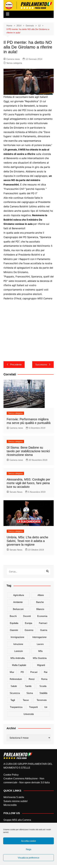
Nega (28, 849)
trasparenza (16, 707)
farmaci (43, 623)
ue (45, 707)
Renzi (32, 679)
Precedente (16, 364)
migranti (41, 665)
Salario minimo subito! (15, 801)
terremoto (42, 700)
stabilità (43, 693)
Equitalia (14, 623)
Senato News (16, 492)
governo (29, 630)
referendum (16, 679)
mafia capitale (19, 665)
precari (33, 672)
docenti (27, 616)
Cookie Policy (11, 774)
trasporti (33, 707)
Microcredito (10, 805)
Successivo (41, 364)
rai (45, 672)
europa (28, 623)
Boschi (13, 616)
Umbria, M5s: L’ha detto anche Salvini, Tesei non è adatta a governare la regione (27, 541)
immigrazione (17, 637)
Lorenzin (18, 651)
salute (14, 686)
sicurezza (15, 693)
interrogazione (39, 637)
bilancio (40, 609)
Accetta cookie (28, 841)
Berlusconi (18, 609)
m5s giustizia (40, 658)
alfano (41, 595)
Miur (12, 672)
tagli (12, 700)
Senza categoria (14, 63)
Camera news (13, 59)
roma (44, 679)
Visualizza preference (28, 857)
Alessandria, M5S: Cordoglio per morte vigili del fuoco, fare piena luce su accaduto (28, 483)
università (29, 714)
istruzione (18, 644)
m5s (40, 651)
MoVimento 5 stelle (13, 797)
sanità (28, 686)
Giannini (14, 630)
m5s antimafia (17, 658)
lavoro (40, 644)
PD (22, 672)
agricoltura (18, 595)
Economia (42, 616)
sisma (29, 693)
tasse (26, 700)
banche (40, 602)
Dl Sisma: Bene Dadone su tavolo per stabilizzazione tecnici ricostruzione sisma (28, 451)
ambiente (18, 602)
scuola (43, 686)
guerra (43, 630)
